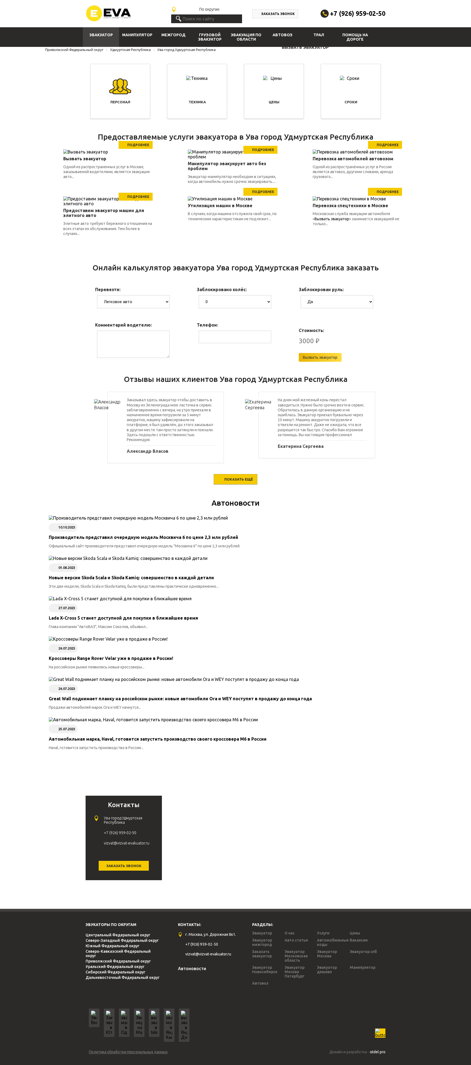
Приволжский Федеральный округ (118, 961)
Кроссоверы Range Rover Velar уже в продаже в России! (111, 658)
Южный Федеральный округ (112, 946)
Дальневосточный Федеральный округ (122, 977)
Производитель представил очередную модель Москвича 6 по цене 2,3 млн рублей (143, 537)
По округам (209, 9)
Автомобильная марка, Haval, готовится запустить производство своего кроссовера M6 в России (158, 739)
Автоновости (235, 503)
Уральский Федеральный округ (115, 966)
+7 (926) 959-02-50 (357, 13)
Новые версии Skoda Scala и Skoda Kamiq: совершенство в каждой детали (131, 577)
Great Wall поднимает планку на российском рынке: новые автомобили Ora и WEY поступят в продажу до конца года (180, 698)
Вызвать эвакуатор (332, 219)
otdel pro (377, 1052)
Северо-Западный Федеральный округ (122, 940)
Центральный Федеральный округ (118, 935)
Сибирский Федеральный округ (115, 972)
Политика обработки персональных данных (128, 1052)
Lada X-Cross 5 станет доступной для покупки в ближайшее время (123, 618)
